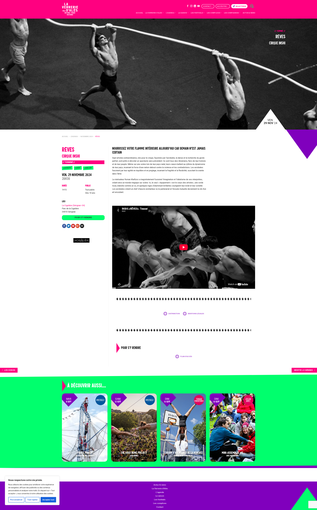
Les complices (213, 13)
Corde (77, 168)
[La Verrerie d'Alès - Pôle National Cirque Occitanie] (73, 9)
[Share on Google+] (78, 226)
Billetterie (241, 6)
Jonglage (88, 168)
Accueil (139, 13)
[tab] (171, 314)
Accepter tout (48, 500)
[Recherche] (252, 6)
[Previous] (9, 74)
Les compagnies (231, 13)
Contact (207, 6)
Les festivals (197, 13)
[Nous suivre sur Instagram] (191, 6)
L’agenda (160, 492)
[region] (32, 490)
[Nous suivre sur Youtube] (198, 6)
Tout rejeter (32, 500)
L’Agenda (170, 13)
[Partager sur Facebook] (64, 226)
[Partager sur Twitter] (69, 226)
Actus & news (249, 13)
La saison (182, 13)
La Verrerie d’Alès (153, 13)
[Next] (307, 74)
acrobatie (67, 168)
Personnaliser (16, 500)
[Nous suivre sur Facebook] (188, 6)
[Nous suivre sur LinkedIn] (195, 6)
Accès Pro (222, 6)
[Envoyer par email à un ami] (82, 226)
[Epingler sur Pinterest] (73, 226)
